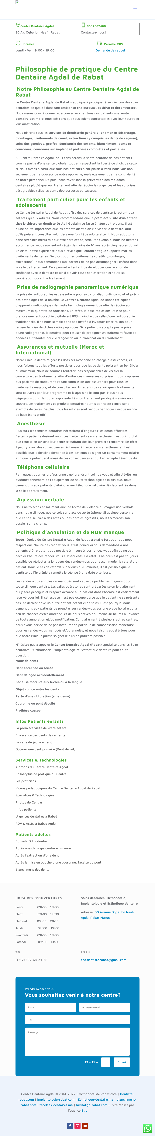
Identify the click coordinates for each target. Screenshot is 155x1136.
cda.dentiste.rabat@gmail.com (103, 960)
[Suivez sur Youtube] (85, 1126)
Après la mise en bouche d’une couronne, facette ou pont (58, 862)
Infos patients (26, 809)
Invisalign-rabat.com (91, 1105)
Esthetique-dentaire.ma (95, 1099)
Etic (84, 1110)
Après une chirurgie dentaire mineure (43, 848)
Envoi (122, 1062)
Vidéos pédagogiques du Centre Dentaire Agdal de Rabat (58, 788)
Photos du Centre (29, 802)
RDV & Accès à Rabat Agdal (36, 823)
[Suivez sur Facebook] (70, 1126)
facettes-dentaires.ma (56, 1105)
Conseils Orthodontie (31, 841)
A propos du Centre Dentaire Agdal (42, 767)
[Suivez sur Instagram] (77, 1126)
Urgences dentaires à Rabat (36, 816)
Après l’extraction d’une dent (37, 855)
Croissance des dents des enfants (40, 735)
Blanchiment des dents (32, 869)
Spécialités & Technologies (35, 795)
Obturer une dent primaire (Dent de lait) (45, 749)
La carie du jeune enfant (34, 742)
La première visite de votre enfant (41, 728)
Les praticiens (26, 781)
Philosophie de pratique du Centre (41, 774)
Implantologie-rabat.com (55, 1099)
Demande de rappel (110, 50)
